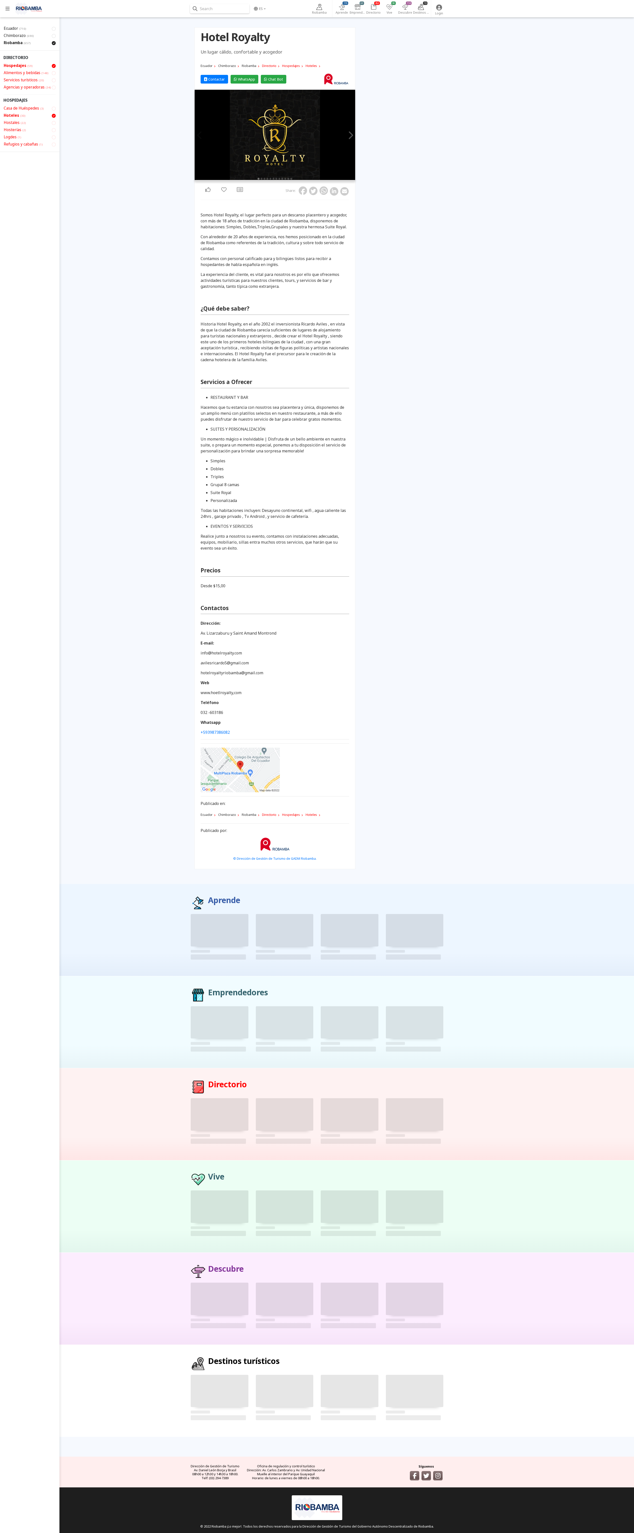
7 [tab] (276, 179)
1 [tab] (259, 179)
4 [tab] (267, 179)
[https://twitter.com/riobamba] (426, 1475)
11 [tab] (288, 179)
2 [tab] (262, 179)
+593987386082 (215, 732)
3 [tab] (264, 179)
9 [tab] (282, 179)
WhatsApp (246, 79)
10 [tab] (285, 179)
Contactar (216, 79)
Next (350, 136)
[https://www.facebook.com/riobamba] (414, 1475)
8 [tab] (279, 179)
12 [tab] (291, 179)
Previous (200, 136)
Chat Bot (275, 79)
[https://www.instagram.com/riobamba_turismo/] (438, 1475)
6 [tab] (273, 179)
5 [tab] (270, 179)
